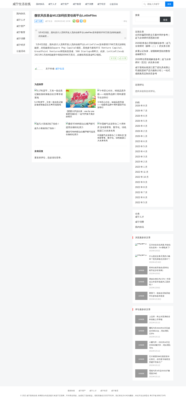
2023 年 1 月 (141, 167)
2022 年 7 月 (141, 192)
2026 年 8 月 (141, 105)
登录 (58, 157)
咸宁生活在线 (22, 4)
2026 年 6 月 (141, 116)
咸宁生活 (48, 21)
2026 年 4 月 (141, 126)
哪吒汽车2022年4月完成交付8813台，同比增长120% (159, 331)
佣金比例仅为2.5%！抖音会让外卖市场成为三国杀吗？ (160, 282)
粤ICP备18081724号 (158, 396)
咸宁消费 (89, 4)
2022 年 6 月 (141, 197)
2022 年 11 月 (141, 172)
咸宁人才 (52, 4)
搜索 (169, 4)
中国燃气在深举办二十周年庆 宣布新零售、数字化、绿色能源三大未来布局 (111, 138)
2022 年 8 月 (141, 187)
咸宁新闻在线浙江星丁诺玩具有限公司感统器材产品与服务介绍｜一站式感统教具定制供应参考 (152, 70)
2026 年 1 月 (141, 136)
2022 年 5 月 (141, 202)
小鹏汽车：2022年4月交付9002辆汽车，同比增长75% (160, 345)
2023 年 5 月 (141, 146)
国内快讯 (40, 4)
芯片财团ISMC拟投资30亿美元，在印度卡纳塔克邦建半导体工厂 (159, 359)
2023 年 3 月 (141, 156)
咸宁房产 (65, 4)
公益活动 (114, 4)
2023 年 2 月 (141, 162)
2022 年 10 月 (142, 177)
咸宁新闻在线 (32, 396)
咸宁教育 (77, 4)
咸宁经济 (101, 4)
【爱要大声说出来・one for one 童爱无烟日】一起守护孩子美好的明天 (80, 114)
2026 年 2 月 (141, 131)
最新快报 (71, 391)
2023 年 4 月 (141, 151)
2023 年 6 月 (141, 141)
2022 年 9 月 (141, 182)
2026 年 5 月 (141, 121)
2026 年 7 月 (141, 111)
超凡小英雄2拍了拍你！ (45, 128)
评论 (125, 21)
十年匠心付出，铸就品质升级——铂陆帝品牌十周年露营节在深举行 (111, 105)
